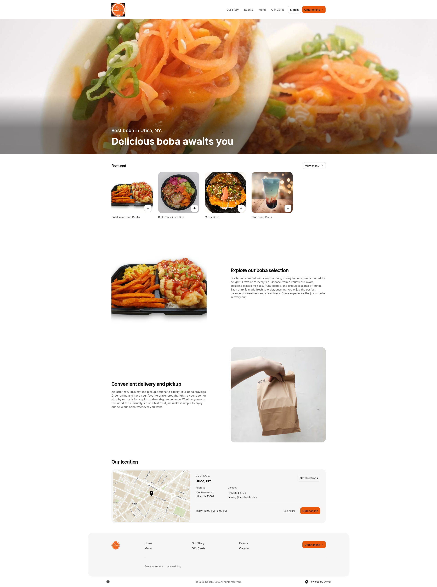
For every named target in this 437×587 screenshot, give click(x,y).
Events (248, 9)
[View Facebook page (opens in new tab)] (108, 582)
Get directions (309, 478)
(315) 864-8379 (237, 493)
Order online (310, 511)
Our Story (232, 9)
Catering (244, 548)
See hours (289, 510)
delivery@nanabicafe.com (242, 497)
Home (148, 543)
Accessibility (174, 566)
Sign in (294, 9)
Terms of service (154, 566)
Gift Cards (278, 9)
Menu (262, 9)
